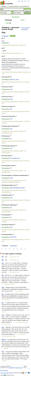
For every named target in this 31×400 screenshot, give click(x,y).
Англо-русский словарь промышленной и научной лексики (16, 72)
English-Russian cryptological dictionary (11, 53)
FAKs (11, 99)
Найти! (27, 11)
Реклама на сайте (19, 367)
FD (11, 138)
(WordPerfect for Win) (19, 187)
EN (19, 1)
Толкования (15, 17)
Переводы (8, 20)
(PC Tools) (16, 79)
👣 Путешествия (4, 370)
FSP (11, 227)
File (3, 287)
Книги (22, 20)
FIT (11, 158)
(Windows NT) (16, 158)
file (25, 45)
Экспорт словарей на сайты (6, 372)
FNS (11, 197)
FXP (11, 148)
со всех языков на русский (25, 28)
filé (3, 260)
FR (28, 1)
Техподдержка (11, 367)
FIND (11, 178)
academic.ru (6, 3)
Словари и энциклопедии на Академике (14, 6)
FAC (11, 89)
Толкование (5, 36)
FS (11, 217)
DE (22, 1)
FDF (11, 128)
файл (3, 64)
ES (25, 1)
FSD (11, 237)
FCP (11, 118)
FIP (11, 207)
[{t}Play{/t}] (4, 38)
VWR (11, 79)
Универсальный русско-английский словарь (12, 45)
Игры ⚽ (8, 23)
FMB (11, 187)
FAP (11, 109)
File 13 (4, 339)
